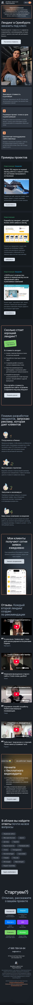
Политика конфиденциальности (16, 982)
